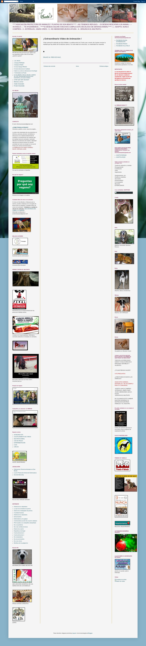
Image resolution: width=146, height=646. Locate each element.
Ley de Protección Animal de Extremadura (25, 473)
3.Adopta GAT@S (18, 65)
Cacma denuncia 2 (19, 533)
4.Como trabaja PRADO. (20, 67)
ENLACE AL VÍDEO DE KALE (52, 57)
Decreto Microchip (19, 475)
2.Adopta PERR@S (19, 63)
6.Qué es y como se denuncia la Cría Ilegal (25, 71)
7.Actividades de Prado (20, 73)
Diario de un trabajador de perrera (23, 510)
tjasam (74, 633)
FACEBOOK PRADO (121, 44)
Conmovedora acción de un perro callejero (25, 521)
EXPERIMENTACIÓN (19, 442)
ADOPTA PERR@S (121, 155)
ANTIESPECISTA (18, 434)
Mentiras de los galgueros (21, 543)
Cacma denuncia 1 (19, 535)
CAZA (15, 445)
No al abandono (18, 537)
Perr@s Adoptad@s (19, 86)
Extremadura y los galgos (21, 519)
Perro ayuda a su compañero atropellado (25, 523)
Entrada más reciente (49, 66)
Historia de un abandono (20, 506)
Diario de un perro (19, 529)
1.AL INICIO (17, 60)
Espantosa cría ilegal (19, 531)
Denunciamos (17, 516)
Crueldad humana (19, 513)
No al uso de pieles (19, 539)
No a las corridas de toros (21, 527)
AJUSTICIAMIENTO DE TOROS (22, 436)
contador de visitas (120, 581)
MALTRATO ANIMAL (19, 439)
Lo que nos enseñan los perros (22, 508)
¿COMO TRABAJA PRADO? (20, 127)
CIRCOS (16, 447)
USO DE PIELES (18, 441)
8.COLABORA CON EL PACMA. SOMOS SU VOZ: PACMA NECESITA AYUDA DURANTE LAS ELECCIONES (25, 76)
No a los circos (18, 541)
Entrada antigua (104, 66)
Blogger (90, 633)
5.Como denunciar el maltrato (22, 69)
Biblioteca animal (18, 82)
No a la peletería (18, 525)
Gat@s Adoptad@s (19, 84)
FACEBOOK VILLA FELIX (123, 46)
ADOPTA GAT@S (120, 157)
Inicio (77, 66)
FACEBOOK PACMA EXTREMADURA (121, 41)
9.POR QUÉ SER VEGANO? (21, 80)
